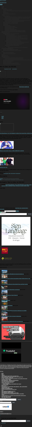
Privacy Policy (4, 385)
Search (1, 401)
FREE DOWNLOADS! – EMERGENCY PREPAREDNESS (10, 380)
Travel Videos (5, 24)
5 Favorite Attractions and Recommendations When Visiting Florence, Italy (16, 278)
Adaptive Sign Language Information (13, 39)
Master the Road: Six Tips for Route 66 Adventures (14, 58)
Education (6, 173)
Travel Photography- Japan (9, 28)
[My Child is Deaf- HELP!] (7, 165)
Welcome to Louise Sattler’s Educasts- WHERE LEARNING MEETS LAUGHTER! (12, 150)
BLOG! (3, 7)
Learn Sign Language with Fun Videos (8, 381)
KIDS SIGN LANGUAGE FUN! (6, 397)
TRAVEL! (3, 14)
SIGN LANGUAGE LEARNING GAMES (7, 392)
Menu (1, 4)
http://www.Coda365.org (24, 86)
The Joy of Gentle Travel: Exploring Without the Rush (14, 21)
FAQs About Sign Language (10, 34)
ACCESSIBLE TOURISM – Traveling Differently (11, 19)
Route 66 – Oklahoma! (7, 61)
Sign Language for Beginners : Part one (8, 391)
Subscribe (19, 399)
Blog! (2, 374)
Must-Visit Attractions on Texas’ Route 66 (10, 62)
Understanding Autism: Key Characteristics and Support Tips (17, 42)
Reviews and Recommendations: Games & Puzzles (12, 50)
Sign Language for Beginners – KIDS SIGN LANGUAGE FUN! (16, 35)
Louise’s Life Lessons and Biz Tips (9, 13)
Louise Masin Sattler (3, 2)
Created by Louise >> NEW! (6, 379)
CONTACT (3, 54)
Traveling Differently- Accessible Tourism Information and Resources (17, 20)
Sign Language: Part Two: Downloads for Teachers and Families (13, 393)
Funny (9, 173)
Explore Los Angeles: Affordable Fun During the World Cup (13, 274)
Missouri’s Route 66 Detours (8, 60)
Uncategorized (17, 173)
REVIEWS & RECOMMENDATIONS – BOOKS (10, 49)
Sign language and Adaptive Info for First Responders (18, 47)
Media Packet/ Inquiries (7, 9)
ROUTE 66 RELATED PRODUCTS (8, 52)
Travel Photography (6, 25)
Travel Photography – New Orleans (11, 27)
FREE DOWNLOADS (5, 55)
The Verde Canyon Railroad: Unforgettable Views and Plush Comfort (17, 18)
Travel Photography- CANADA (10, 26)
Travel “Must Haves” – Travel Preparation (10, 22)
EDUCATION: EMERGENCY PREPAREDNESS (12, 45)
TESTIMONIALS (5, 12)
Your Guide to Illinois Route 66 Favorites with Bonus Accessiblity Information (17, 59)
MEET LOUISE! (4, 8)
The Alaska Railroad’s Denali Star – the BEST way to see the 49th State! (18, 16)
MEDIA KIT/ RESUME (5, 384)
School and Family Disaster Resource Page (14, 44)
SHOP (3, 51)
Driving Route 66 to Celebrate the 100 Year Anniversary (13, 57)
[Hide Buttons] (0, 415)
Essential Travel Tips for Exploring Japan (10, 23)
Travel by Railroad (6, 15)
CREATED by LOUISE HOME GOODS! (9, 53)
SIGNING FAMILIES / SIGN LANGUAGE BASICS (11, 33)
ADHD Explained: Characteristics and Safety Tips (15, 43)
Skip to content (3, 0)
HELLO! (3, 6)
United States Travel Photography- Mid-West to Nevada (15, 30)
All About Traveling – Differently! (7, 377)
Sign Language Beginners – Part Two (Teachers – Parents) (16, 37)
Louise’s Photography (5, 383)
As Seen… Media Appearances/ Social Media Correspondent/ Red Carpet (14, 378)
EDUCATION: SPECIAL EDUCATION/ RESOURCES (13, 41)
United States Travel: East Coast (11, 29)
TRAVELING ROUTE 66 (5, 56)
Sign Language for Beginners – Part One (13, 36)
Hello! (3, 373)
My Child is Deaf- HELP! (3, 167)
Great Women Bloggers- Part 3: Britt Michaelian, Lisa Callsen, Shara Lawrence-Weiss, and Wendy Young (16, 133)
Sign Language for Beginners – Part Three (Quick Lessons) (17, 38)
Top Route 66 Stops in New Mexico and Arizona (11, 64)
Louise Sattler (13, 173)
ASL (4, 173)
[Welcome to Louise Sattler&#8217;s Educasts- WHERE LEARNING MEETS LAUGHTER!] (7, 148)
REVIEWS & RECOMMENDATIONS (7, 48)
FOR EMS (7, 46)
